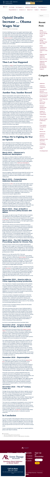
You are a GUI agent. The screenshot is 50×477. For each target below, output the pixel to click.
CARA (11, 183)
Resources (42, 131)
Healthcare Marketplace (23, 162)
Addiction (42, 83)
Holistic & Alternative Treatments (43, 113)
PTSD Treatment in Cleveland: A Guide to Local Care (43, 49)
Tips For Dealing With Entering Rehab (12, 434)
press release (22, 257)
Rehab (41, 129)
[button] (20, 7)
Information (6, 433)
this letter (8, 268)
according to (5, 219)
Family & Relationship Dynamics (43, 107)
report (11, 65)
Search (32, 3)
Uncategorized (44, 150)
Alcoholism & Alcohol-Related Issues (43, 91)
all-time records (8, 38)
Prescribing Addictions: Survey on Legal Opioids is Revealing (16, 436)
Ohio (41, 123)
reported (18, 409)
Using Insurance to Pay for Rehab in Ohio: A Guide (43, 33)
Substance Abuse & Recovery (42, 135)
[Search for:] (44, 15)
